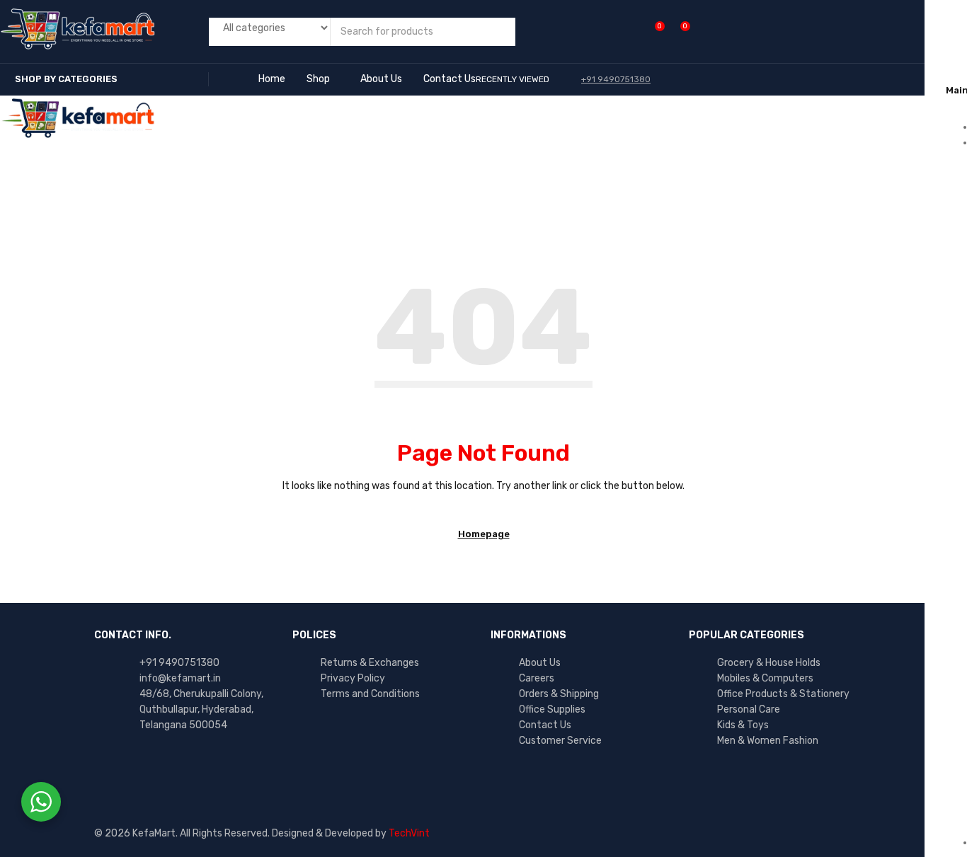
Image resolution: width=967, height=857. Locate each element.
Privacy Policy (353, 678)
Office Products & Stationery (783, 694)
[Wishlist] (652, 31)
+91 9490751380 (179, 663)
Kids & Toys (743, 725)
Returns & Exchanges (370, 663)
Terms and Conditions (370, 694)
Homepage (484, 534)
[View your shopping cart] (678, 31)
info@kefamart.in (180, 678)
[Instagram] (250, 772)
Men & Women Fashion (767, 741)
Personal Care (748, 709)
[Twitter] (158, 772)
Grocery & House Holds (768, 663)
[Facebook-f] (112, 772)
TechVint (409, 833)
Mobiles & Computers (765, 678)
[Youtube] (204, 772)
